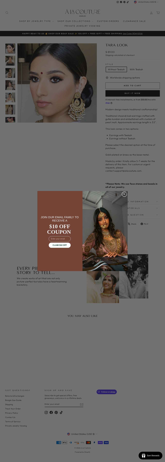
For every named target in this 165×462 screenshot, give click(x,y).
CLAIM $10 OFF (60, 245)
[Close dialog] (124, 194)
